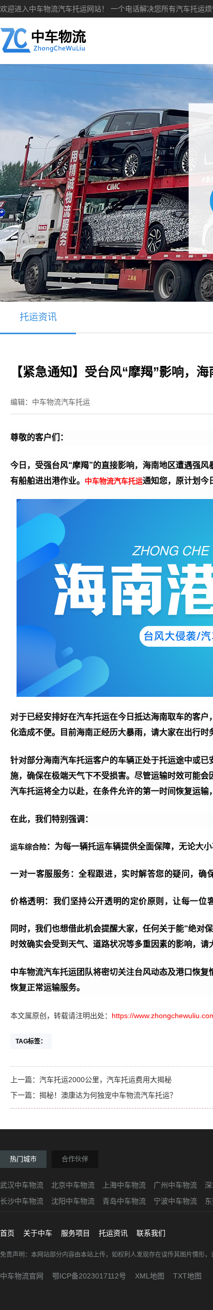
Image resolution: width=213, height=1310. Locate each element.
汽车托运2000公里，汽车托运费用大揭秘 (105, 1079)
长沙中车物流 (21, 1201)
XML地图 (149, 1276)
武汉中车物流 (21, 1185)
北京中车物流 (73, 1185)
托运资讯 (38, 317)
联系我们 (150, 1233)
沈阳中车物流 (73, 1201)
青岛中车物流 (124, 1201)
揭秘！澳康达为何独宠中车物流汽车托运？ (108, 1095)
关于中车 (37, 1233)
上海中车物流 (124, 1185)
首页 (7, 1233)
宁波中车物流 (175, 1201)
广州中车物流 (175, 1185)
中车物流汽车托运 (114, 481)
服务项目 (75, 1233)
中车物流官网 (21, 1276)
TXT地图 (187, 1276)
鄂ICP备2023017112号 (89, 1276)
